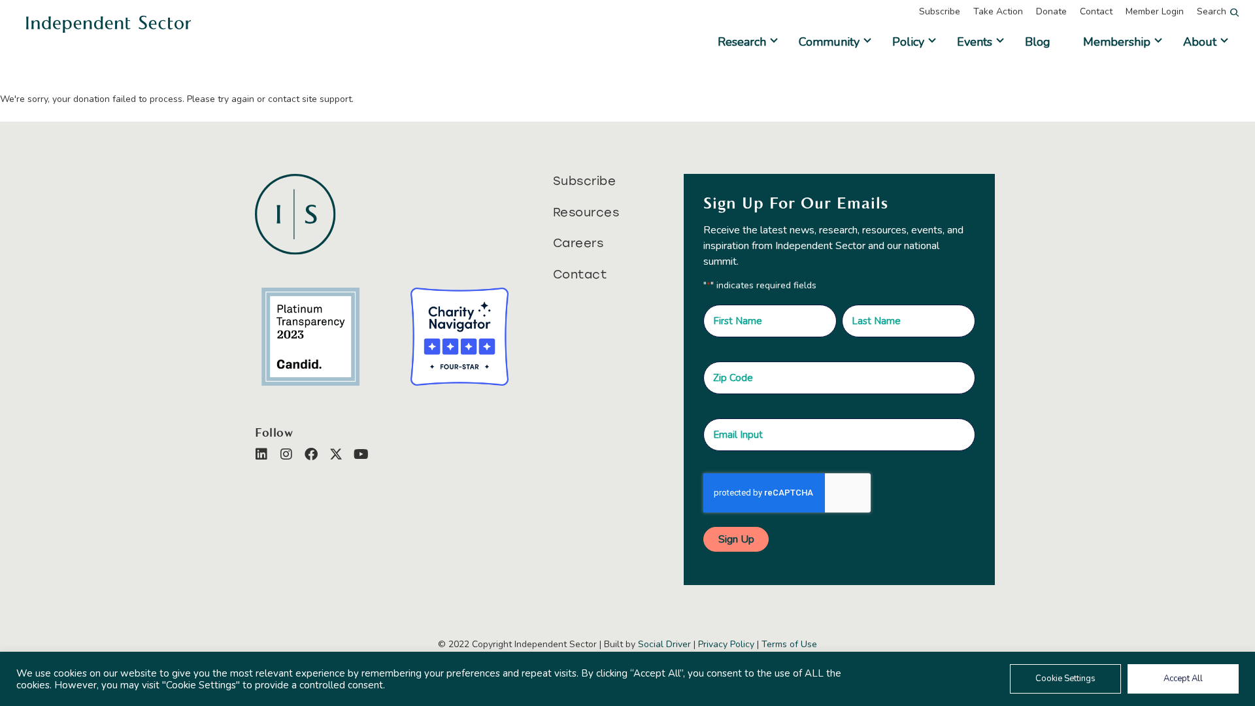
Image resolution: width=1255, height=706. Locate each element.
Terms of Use (789, 644)
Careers (578, 243)
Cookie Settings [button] (1065, 678)
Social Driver (664, 644)
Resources (586, 212)
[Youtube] (360, 454)
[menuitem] (946, 11)
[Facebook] (311, 454)
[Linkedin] (261, 454)
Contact (580, 274)
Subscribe (584, 181)
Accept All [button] (1183, 678)
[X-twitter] (336, 454)
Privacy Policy (726, 644)
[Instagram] (286, 454)
